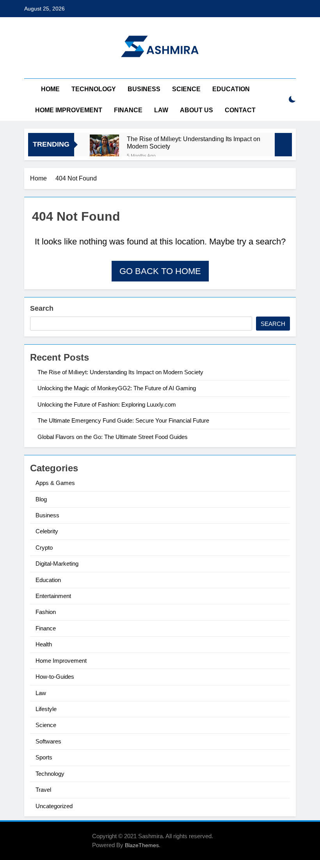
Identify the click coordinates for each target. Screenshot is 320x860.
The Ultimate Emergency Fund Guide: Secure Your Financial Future (123, 420)
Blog (41, 499)
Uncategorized (54, 806)
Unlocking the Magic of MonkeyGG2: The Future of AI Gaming (116, 388)
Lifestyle (46, 709)
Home (50, 89)
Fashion (46, 612)
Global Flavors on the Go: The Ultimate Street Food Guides (112, 437)
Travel (43, 789)
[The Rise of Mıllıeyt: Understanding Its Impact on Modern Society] (104, 149)
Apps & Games (55, 483)
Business (144, 89)
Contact (240, 110)
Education (231, 89)
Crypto (44, 547)
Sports (44, 757)
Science (186, 89)
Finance (128, 110)
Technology (93, 89)
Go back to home (160, 271)
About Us (196, 110)
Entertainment (53, 596)
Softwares (48, 741)
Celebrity (47, 531)
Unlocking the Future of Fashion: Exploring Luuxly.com (106, 404)
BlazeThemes (142, 845)
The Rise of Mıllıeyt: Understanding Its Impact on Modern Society (193, 142)
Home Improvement (68, 110)
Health (44, 644)
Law (161, 110)
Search (41, 308)
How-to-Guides (55, 676)
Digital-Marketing (57, 563)
